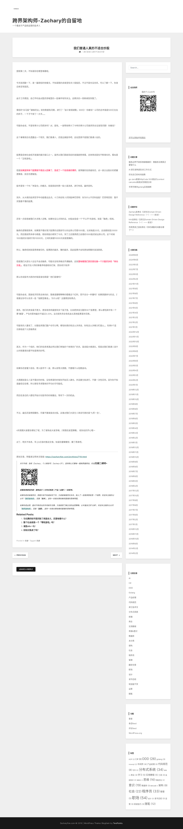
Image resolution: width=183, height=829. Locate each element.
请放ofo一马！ (30, 526)
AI (129, 578)
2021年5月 (133, 308)
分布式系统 (133, 612)
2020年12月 (134, 332)
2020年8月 (133, 351)
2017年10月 (134, 495)
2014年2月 (133, 553)
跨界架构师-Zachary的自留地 (47, 20)
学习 (142, 775)
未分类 (131, 641)
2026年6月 (133, 255)
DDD (131, 588)
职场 (130, 669)
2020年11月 (134, 337)
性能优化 (160, 780)
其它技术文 (133, 607)
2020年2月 (133, 380)
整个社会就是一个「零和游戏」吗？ (39, 522)
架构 (130, 645)
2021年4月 (133, 313)
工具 (161, 775)
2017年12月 (134, 490)
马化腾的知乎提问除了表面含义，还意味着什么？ (45, 518)
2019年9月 (133, 404)
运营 (130, 689)
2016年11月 (133, 534)
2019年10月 (134, 399)
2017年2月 (133, 519)
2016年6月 (133, 543)
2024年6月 (133, 260)
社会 (26, 541)
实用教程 (132, 626)
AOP (132, 759)
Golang (132, 592)
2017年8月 (133, 505)
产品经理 (132, 597)
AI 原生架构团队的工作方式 (140, 169)
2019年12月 (134, 390)
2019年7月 (133, 414)
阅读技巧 (139, 804)
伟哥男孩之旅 (134, 227)
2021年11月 (133, 284)
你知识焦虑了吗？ (31, 530)
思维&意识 (133, 631)
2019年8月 (133, 409)
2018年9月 (133, 462)
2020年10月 (134, 341)
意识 (135, 785)
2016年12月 (134, 529)
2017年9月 (133, 500)
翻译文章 (132, 665)
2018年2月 (133, 486)
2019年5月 (133, 423)
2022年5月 (133, 274)
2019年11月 (133, 394)
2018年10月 (134, 457)
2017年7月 (133, 510)
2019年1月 (133, 442)
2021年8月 (133, 293)
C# (130, 583)
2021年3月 (133, 317)
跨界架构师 (29, 498)
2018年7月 (133, 471)
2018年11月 (133, 452)
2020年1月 (133, 385)
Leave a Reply (26, 569)
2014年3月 (133, 548)
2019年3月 (133, 433)
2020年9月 (133, 346)
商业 (130, 621)
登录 (130, 719)
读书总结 (132, 679)
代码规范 (132, 602)
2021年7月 (133, 298)
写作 (135, 770)
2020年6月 (133, 361)
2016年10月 (134, 539)
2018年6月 (133, 476)
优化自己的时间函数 (137, 174)
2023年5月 (133, 264)
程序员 (131, 655)
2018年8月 (133, 466)
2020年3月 (133, 375)
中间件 (142, 764)
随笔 (130, 694)
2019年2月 (133, 438)
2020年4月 (133, 370)
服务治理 (154, 786)
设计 (130, 674)
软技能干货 (133, 684)
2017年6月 (133, 515)
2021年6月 (133, 303)
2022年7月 (133, 269)
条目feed (132, 723)
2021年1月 (133, 327)
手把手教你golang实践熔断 (140, 187)
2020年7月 (133, 356)
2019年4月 (133, 428)
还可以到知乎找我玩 (137, 137)
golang (160, 759)
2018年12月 (134, 447)
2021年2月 (133, 322)
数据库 (131, 636)
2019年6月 (133, 418)
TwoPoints (118, 823)
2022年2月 (133, 279)
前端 (130, 617)
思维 (149, 779)
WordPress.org (135, 733)
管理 (130, 660)
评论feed (132, 728)
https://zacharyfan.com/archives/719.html (66, 456)
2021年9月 (133, 288)
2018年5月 (133, 481)
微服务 (140, 780)
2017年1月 (133, 524)
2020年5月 (133, 365)
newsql (133, 764)
